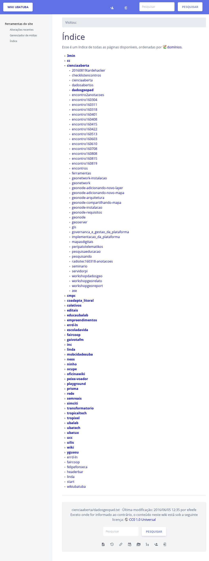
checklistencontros (86, 75)
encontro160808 (84, 153)
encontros (80, 168)
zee (74, 290)
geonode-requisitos (87, 212)
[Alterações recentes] (129, 544)
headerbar (75, 472)
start (70, 481)
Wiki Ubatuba (18, 7)
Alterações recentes (21, 29)
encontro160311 (84, 104)
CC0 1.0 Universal (142, 519)
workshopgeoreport (87, 286)
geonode (79, 217)
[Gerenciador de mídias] (138, 544)
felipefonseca (77, 467)
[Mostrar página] (103, 544)
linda (70, 477)
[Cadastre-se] (113, 7)
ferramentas (81, 173)
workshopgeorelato (87, 281)
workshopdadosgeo (87, 276)
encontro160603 (84, 139)
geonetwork (81, 183)
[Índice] (147, 544)
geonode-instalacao (87, 207)
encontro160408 (84, 119)
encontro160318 (84, 109)
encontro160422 (84, 129)
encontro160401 (84, 114)
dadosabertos (82, 85)
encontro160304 (84, 100)
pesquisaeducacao (86, 251)
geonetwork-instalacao (89, 178)
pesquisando (82, 256)
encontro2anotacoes (88, 95)
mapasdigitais (82, 241)
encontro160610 (84, 144)
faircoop (73, 462)
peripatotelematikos (87, 246)
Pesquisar (190, 7)
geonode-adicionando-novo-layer (97, 188)
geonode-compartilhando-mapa (96, 202)
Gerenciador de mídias (23, 35)
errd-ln (72, 457)
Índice (13, 41)
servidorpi (80, 271)
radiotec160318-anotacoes (92, 261)
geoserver (79, 222)
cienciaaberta (82, 80)
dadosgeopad (82, 90)
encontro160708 (84, 148)
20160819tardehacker (88, 70)
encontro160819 (84, 163)
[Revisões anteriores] (112, 544)
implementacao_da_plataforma (96, 237)
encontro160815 (84, 158)
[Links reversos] (121, 544)
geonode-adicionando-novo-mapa (98, 193)
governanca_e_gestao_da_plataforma (100, 232)
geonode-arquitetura (88, 197)
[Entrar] (126, 7)
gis (74, 227)
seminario (79, 266)
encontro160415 (84, 124)
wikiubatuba (76, 486)
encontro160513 (84, 134)
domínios (174, 47)
